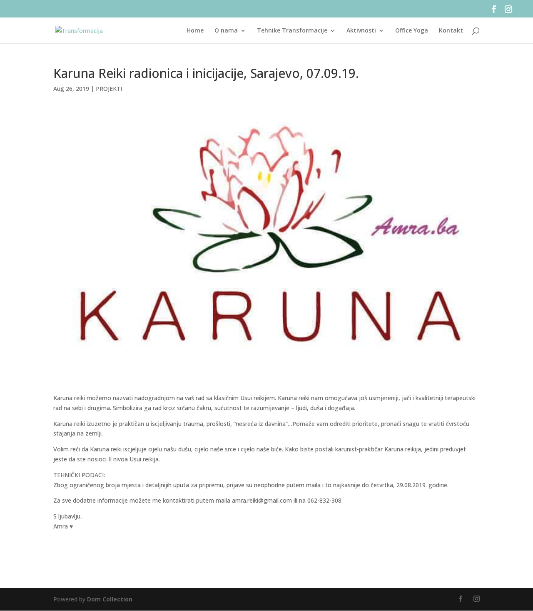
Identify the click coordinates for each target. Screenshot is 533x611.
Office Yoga (411, 31)
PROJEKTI (109, 89)
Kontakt (451, 31)
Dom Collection (109, 599)
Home (195, 31)
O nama (226, 31)
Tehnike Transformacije (292, 31)
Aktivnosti (361, 31)
